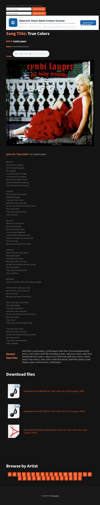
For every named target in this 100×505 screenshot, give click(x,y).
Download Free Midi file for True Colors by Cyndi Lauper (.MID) (54, 391)
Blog (67, 24)
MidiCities (55, 496)
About (57, 24)
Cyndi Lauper (19, 41)
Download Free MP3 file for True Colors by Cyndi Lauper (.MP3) (54, 411)
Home (47, 24)
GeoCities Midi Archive (82, 24)
